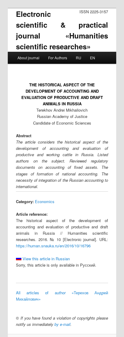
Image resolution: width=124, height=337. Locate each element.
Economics (44, 201)
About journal (28, 57)
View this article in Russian (45, 258)
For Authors (57, 57)
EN (92, 57)
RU (78, 57)
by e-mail (62, 324)
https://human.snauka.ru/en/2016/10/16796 (53, 246)
